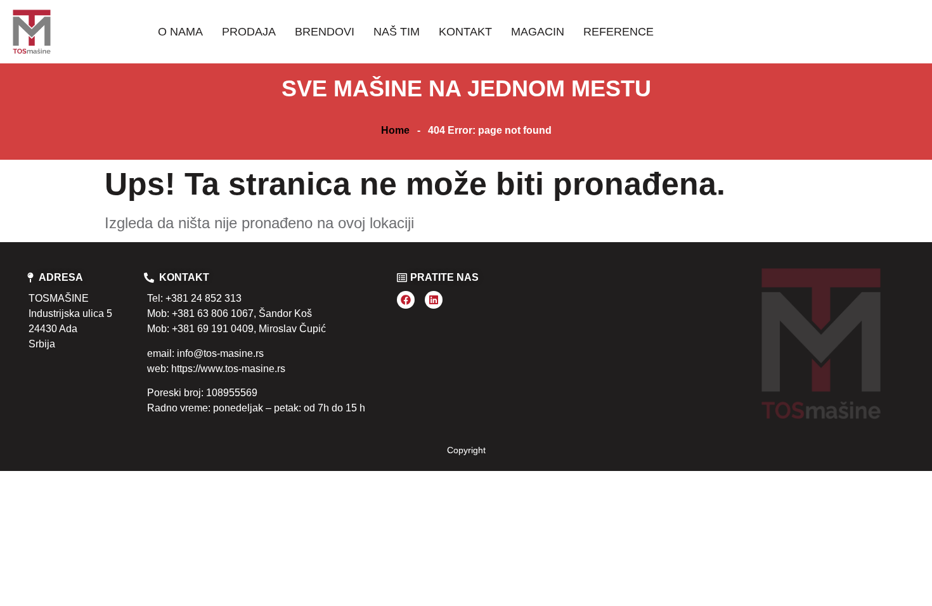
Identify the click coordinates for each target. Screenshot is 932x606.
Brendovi (324, 31)
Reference (618, 31)
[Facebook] (406, 300)
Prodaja (249, 31)
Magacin (537, 31)
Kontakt (465, 31)
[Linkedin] (434, 300)
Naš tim (396, 31)
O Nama (180, 31)
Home (395, 130)
